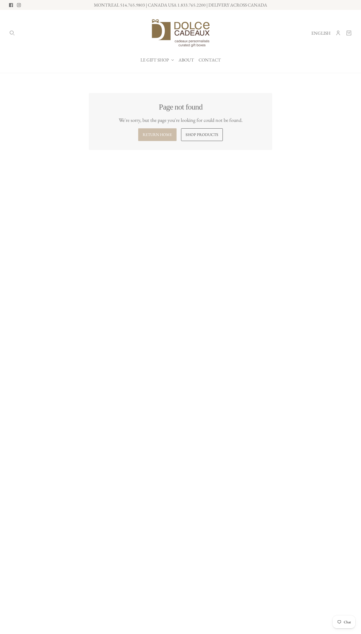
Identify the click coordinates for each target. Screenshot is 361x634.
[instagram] (19, 5)
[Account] (338, 33)
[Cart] (349, 33)
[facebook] (11, 5)
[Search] (12, 33)
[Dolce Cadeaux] (180, 33)
